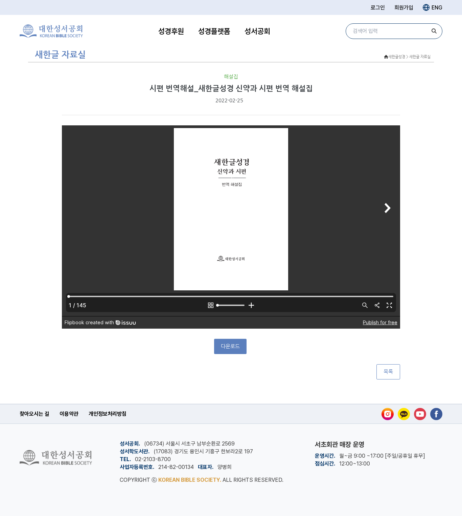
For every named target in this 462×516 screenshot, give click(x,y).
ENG (437, 7)
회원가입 (403, 7)
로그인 (378, 7)
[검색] (434, 31)
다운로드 (230, 346)
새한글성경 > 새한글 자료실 (409, 57)
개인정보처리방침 (107, 414)
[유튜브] (420, 414)
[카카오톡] (404, 414)
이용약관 (69, 414)
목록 (388, 371)
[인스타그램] (388, 414)
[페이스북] (436, 414)
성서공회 (257, 31)
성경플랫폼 (214, 31)
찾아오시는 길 (34, 414)
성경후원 (171, 31)
